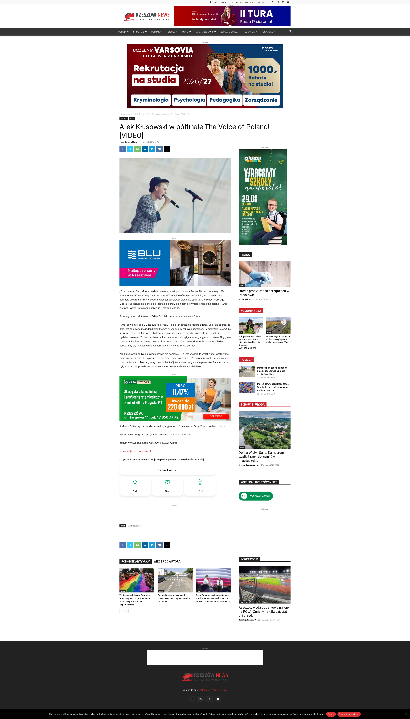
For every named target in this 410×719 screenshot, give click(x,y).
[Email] (167, 149)
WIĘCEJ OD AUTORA (167, 561)
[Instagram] (277, 2)
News (132, 119)
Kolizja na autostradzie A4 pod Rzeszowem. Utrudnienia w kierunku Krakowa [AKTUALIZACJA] (250, 342)
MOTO (185, 31)
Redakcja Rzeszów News (249, 620)
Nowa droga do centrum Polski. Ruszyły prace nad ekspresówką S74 (278, 339)
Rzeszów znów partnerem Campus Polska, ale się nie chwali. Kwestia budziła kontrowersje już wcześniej (213, 598)
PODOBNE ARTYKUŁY (135, 561)
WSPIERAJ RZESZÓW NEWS (259, 482)
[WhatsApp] (137, 149)
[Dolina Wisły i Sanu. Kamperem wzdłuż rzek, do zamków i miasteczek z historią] (265, 430)
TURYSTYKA (267, 31)
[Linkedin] (145, 149)
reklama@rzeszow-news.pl (213, 689)
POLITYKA (156, 31)
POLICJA (122, 31)
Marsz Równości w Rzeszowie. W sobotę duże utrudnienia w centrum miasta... (273, 387)
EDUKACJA (249, 31)
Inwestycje (244, 602)
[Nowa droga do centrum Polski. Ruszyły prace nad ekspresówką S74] (278, 325)
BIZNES (171, 31)
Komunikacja (251, 310)
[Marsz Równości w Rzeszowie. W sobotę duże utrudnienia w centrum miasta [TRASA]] (247, 387)
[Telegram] (152, 149)
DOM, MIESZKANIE (204, 31)
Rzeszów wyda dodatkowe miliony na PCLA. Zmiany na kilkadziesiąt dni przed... (264, 611)
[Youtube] (288, 2)
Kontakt (261, 2)
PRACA (245, 254)
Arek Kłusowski (134, 526)
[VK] (159, 149)
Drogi (269, 332)
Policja (246, 359)
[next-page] (127, 611)
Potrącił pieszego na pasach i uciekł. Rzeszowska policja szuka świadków (174, 598)
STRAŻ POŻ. (138, 31)
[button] (290, 31)
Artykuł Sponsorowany (249, 465)
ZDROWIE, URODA (229, 31)
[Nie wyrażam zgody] (406, 714)
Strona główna (125, 114)
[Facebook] (272, 2)
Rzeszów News (131, 142)
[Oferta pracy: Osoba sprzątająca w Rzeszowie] (265, 274)
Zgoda (331, 714)
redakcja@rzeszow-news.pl (135, 451)
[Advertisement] (175, 512)
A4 (241, 332)
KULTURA (139, 114)
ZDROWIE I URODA (253, 404)
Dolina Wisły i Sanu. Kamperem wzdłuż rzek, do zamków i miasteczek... (261, 457)
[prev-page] (121, 611)
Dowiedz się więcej (349, 714)
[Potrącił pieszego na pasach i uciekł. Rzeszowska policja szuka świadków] (175, 580)
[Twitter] (282, 2)
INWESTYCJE (249, 559)
